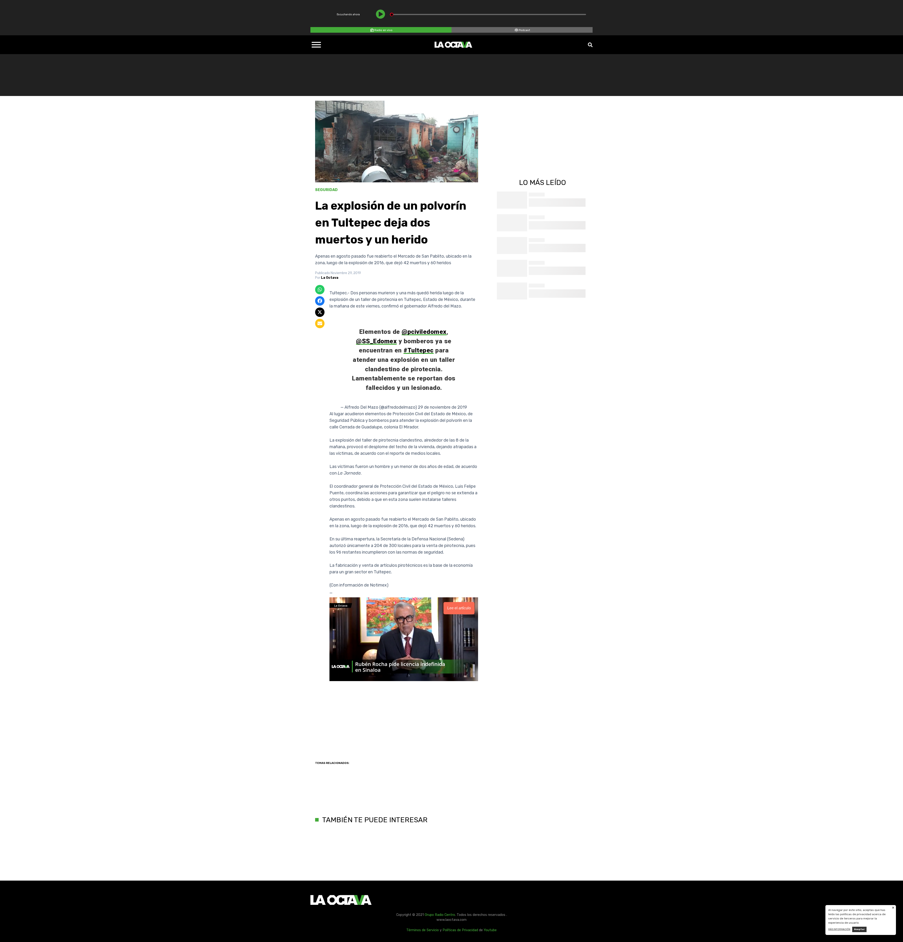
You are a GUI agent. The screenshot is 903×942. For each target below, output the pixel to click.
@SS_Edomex (376, 341)
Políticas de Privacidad (460, 930)
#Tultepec (419, 350)
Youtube (490, 930)
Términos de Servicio (422, 930)
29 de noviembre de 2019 (442, 407)
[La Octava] (453, 45)
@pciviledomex (424, 331)
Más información (839, 929)
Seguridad (326, 190)
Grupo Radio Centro (440, 915)
